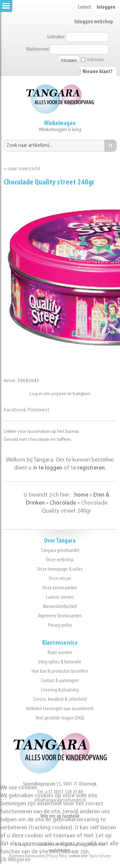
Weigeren (19, 860)
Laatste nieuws (60, 597)
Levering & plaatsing (60, 690)
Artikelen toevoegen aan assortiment (60, 708)
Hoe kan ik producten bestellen (60, 671)
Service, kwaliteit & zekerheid (60, 699)
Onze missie (60, 578)
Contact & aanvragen (60, 680)
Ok (3, 860)
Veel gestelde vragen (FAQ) (60, 718)
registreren (91, 468)
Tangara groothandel (60, 550)
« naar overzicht (22, 169)
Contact (84, 7)
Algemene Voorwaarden (60, 616)
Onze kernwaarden (59, 588)
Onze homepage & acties (60, 569)
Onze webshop (60, 560)
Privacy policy (60, 625)
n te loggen (48, 468)
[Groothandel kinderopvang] (60, 772)
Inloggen (106, 7)
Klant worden (60, 652)
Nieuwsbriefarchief (60, 606)
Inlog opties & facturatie (59, 662)
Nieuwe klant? (98, 71)
